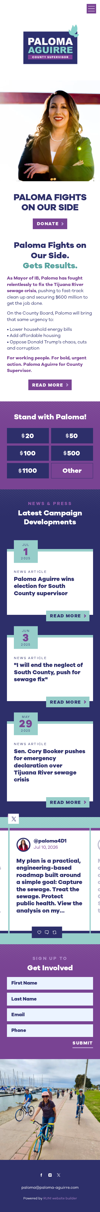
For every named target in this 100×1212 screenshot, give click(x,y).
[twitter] (58, 1175)
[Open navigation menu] (91, 8)
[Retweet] (54, 932)
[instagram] (50, 1175)
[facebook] (41, 1175)
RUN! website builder (60, 1198)
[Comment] (47, 932)
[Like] (39, 932)
